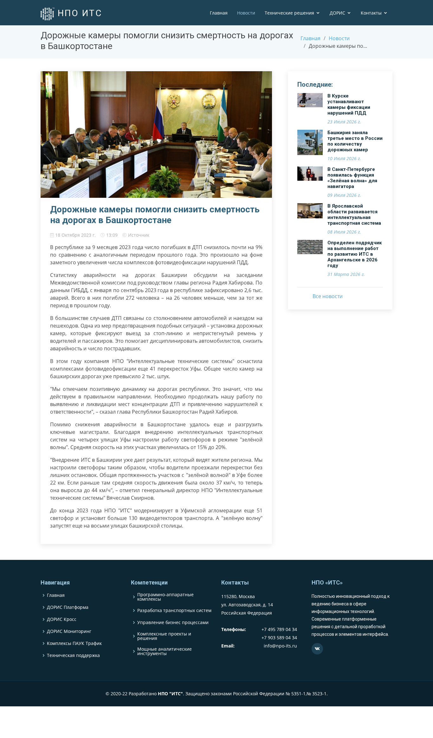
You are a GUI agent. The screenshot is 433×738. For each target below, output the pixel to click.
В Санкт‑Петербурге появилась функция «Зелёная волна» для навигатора (352, 177)
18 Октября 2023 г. (75, 235)
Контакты (371, 13)
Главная (219, 13)
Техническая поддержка (73, 655)
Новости (246, 13)
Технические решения (289, 13)
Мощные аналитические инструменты (164, 651)
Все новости (328, 296)
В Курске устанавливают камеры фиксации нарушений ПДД (348, 104)
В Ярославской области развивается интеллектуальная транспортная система (354, 214)
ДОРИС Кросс (61, 619)
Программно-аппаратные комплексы (165, 596)
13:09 (112, 235)
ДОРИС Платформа (67, 607)
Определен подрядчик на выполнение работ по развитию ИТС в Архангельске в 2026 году (354, 254)
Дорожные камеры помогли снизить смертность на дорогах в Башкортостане (155, 214)
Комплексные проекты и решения (164, 636)
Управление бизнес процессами (173, 622)
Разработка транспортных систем (174, 610)
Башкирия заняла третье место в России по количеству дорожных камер (355, 141)
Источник (138, 235)
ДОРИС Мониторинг (69, 631)
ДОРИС (337, 13)
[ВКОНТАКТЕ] (317, 648)
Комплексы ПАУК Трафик (74, 643)
